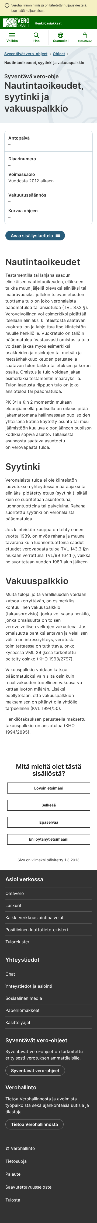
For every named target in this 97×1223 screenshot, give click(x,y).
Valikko (12, 41)
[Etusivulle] (16, 22)
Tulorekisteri (17, 941)
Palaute (12, 1174)
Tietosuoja (16, 1161)
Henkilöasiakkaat (48, 23)
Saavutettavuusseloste (28, 1187)
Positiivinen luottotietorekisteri (36, 929)
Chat (10, 974)
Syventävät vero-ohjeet (25, 53)
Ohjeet (59, 53)
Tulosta (12, 1200)
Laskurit (13, 905)
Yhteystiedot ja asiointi (28, 986)
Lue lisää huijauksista (27, 11)
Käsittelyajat (17, 1022)
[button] (48, 788)
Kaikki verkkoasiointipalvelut (34, 917)
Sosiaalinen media (23, 998)
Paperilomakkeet (22, 1010)
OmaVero (14, 893)
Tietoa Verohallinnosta (34, 1124)
